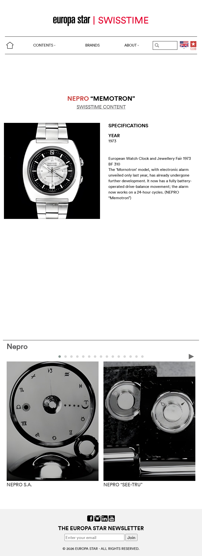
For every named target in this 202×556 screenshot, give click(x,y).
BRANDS (92, 45)
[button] (60, 356)
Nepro (17, 346)
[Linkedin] (104, 518)
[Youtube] (112, 518)
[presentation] (10, 356)
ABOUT (130, 45)
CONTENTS (43, 45)
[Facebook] (90, 518)
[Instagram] (97, 518)
